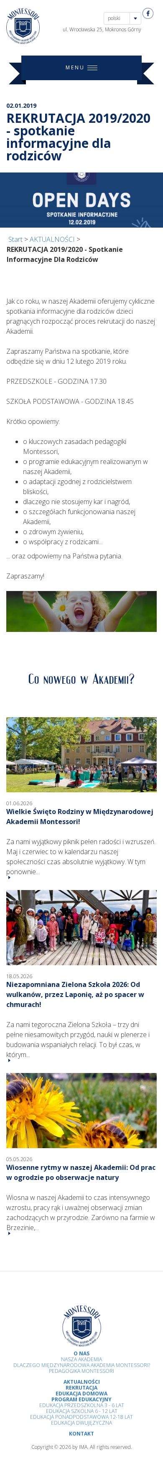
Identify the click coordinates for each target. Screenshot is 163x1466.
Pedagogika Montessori (81, 1371)
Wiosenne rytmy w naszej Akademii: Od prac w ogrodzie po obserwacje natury (80, 1172)
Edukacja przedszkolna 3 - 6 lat (81, 1405)
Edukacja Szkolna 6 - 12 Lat (81, 1411)
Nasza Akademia (81, 1359)
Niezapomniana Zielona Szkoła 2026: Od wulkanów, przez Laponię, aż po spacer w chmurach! (75, 994)
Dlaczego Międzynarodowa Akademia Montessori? (81, 1365)
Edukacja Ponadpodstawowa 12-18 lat (81, 1416)
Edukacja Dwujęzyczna (81, 1422)
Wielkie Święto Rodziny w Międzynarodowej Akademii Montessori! (79, 816)
